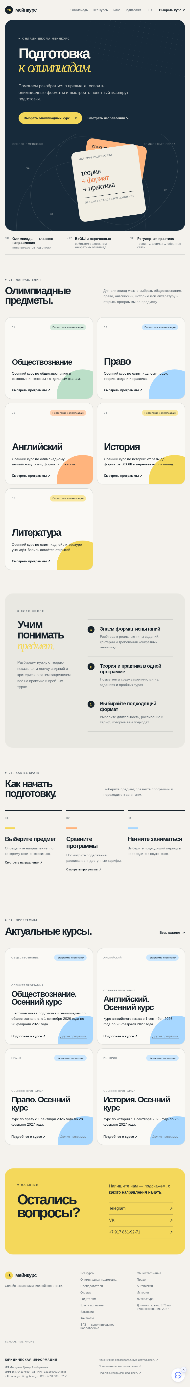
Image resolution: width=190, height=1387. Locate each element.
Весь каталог (172, 932)
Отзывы (86, 1292)
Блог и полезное (92, 1305)
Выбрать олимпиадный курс (50, 118)
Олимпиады (79, 10)
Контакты (87, 1318)
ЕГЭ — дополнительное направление (97, 1326)
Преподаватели (91, 1286)
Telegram (141, 1208)
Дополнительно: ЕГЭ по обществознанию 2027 (154, 1307)
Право (141, 1279)
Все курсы (100, 10)
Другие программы (73, 1036)
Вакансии (87, 1312)
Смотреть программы (31, 390)
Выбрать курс (172, 10)
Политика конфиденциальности (120, 1372)
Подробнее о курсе (28, 1036)
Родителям (132, 10)
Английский (145, 1286)
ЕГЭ (148, 10)
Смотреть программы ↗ (83, 869)
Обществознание (149, 1273)
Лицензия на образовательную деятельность (128, 1359)
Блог (116, 10)
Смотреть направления (108, 118)
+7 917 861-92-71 (141, 1232)
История (143, 1292)
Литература (145, 1299)
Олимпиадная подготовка (98, 1279)
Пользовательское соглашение (120, 1366)
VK (141, 1220)
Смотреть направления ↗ (24, 862)
